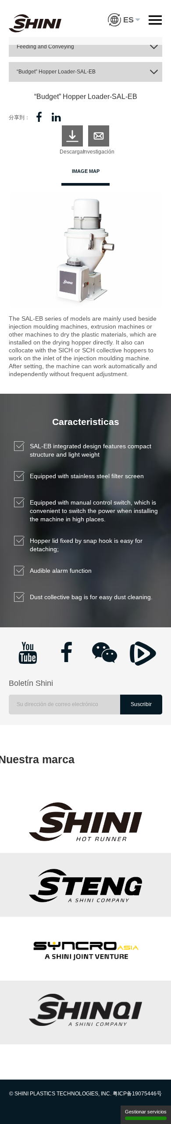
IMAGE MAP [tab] (86, 171)
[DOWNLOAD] (72, 135)
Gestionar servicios (146, 1111)
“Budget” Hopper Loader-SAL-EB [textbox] (56, 72)
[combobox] (85, 47)
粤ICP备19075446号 (137, 1094)
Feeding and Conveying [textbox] (45, 47)
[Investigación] (98, 135)
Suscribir (141, 704)
